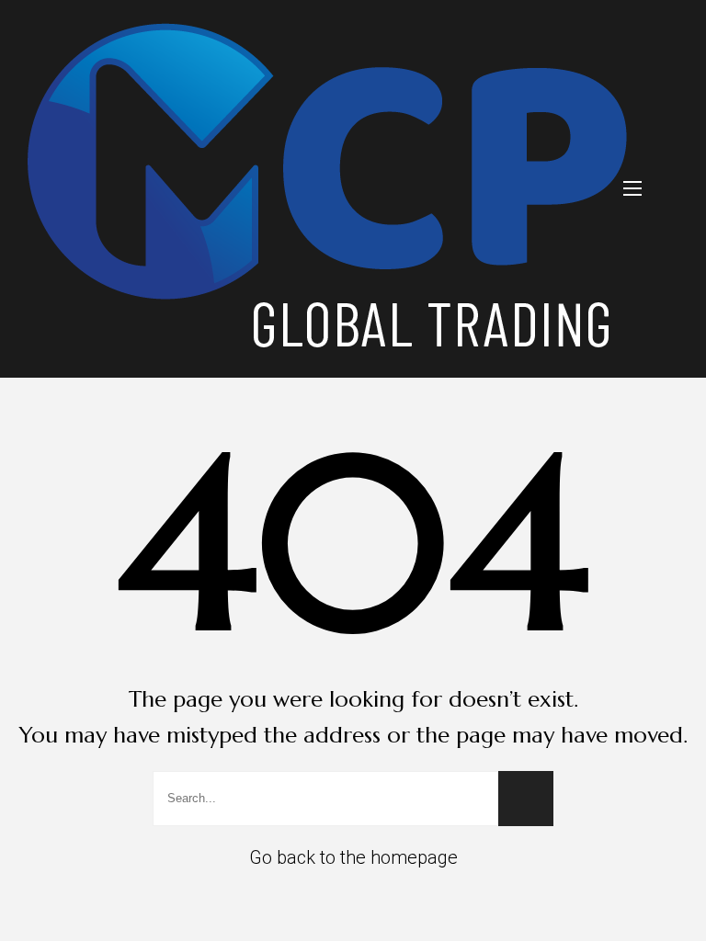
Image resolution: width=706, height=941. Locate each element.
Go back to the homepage (353, 857)
